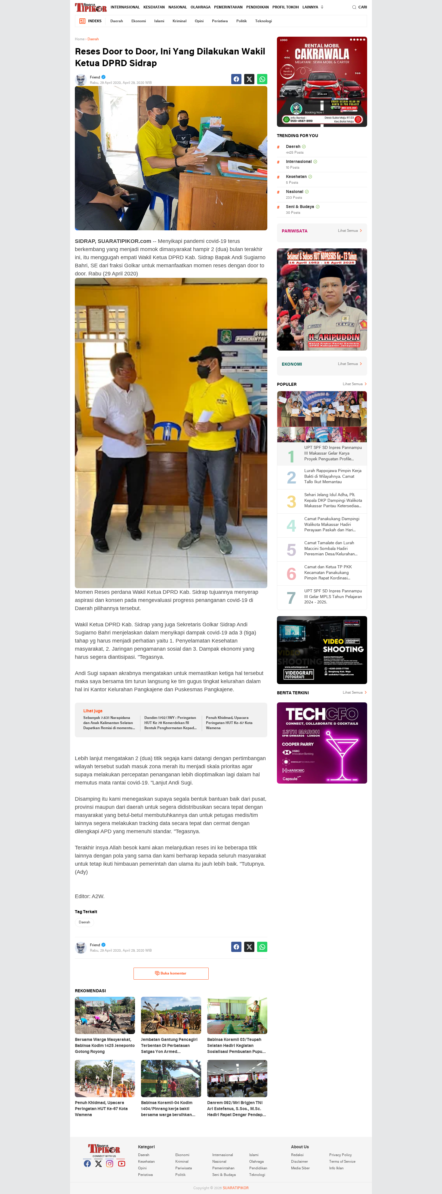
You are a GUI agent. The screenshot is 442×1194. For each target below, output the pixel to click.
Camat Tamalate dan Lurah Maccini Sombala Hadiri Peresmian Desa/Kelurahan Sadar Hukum (329, 549)
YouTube (120, 1171)
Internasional (125, 7)
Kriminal (179, 21)
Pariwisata (183, 1168)
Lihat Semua (348, 231)
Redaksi (297, 1155)
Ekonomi (138, 21)
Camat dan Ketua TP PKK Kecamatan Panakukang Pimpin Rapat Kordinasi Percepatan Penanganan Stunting (328, 573)
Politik (241, 21)
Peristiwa (220, 21)
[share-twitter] (249, 79)
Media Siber (300, 1168)
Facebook (87, 1171)
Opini (199, 21)
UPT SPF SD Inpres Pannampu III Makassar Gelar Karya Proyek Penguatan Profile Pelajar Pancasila (333, 454)
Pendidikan (257, 7)
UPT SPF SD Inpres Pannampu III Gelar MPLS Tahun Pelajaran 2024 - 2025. (333, 597)
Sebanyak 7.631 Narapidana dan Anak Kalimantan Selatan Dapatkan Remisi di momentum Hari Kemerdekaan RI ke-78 (109, 723)
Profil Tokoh (285, 7)
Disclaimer (299, 1162)
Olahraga (200, 7)
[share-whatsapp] (262, 79)
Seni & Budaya (300, 207)
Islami (159, 21)
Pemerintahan (228, 7)
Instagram (109, 1171)
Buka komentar (173, 973)
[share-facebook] (236, 79)
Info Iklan (336, 1168)
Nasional (177, 7)
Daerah (116, 21)
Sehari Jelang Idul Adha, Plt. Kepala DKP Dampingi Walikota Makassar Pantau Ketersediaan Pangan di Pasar (333, 501)
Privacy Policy (340, 1155)
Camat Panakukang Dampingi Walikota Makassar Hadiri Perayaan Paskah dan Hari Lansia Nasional (331, 525)
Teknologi (263, 21)
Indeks (95, 21)
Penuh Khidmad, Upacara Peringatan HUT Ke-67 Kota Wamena (229, 723)
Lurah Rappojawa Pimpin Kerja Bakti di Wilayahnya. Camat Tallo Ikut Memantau (332, 476)
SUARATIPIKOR (236, 1188)
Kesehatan (154, 7)
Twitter (98, 1171)
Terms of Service (342, 1162)
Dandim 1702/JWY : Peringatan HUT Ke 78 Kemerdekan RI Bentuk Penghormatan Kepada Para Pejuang (170, 723)
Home (79, 39)
